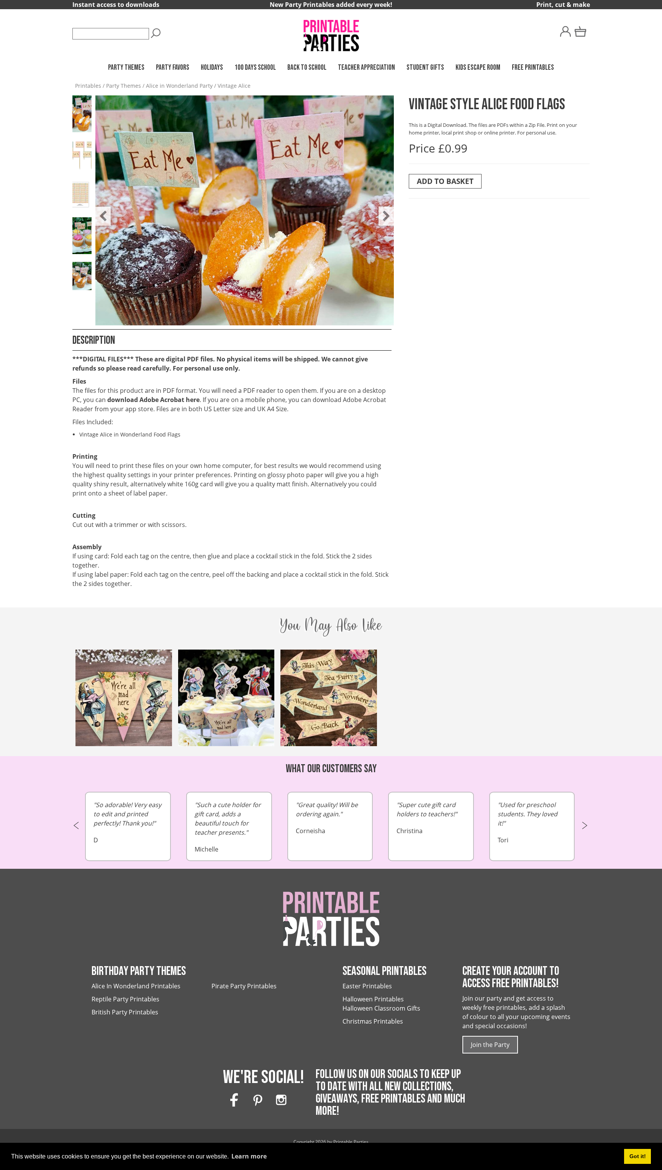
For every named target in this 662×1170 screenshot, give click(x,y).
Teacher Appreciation (366, 67)
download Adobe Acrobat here (153, 399)
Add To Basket (445, 181)
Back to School (306, 67)
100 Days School (255, 67)
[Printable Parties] (331, 32)
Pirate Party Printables (244, 986)
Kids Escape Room (478, 67)
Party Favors (172, 67)
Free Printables (533, 67)
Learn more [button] (249, 1156)
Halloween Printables (373, 999)
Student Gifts (425, 67)
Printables (88, 85)
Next (382, 210)
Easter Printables (367, 986)
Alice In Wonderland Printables (136, 986)
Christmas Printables (372, 1021)
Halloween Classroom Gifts (381, 1008)
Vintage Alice (234, 85)
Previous (99, 210)
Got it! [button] (637, 1156)
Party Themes (126, 67)
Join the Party (490, 1044)
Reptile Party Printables (125, 999)
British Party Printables (125, 1012)
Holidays (212, 67)
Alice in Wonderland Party (179, 85)
